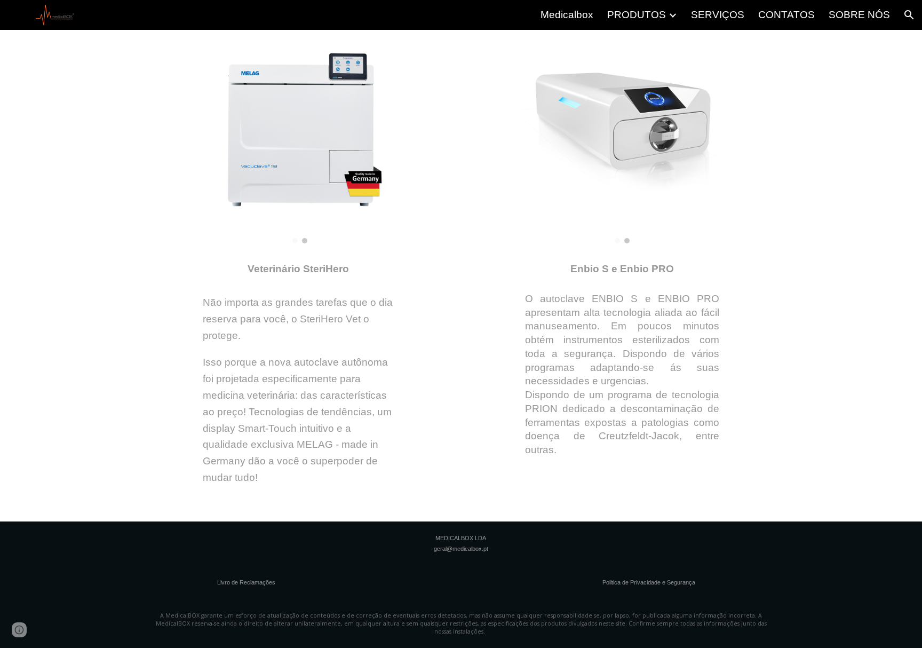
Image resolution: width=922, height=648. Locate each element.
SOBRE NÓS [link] (859, 14)
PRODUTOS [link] (636, 14)
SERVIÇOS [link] (717, 14)
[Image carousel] (299, 140)
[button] (909, 15)
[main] (299, 264)
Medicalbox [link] (567, 14)
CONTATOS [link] (786, 14)
